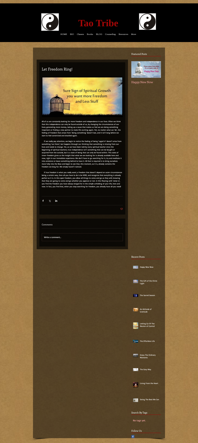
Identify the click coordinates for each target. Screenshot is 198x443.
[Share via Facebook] (43, 200)
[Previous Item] (135, 69)
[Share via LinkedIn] (56, 200)
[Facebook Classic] (132, 436)
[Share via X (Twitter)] (49, 200)
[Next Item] (156, 69)
